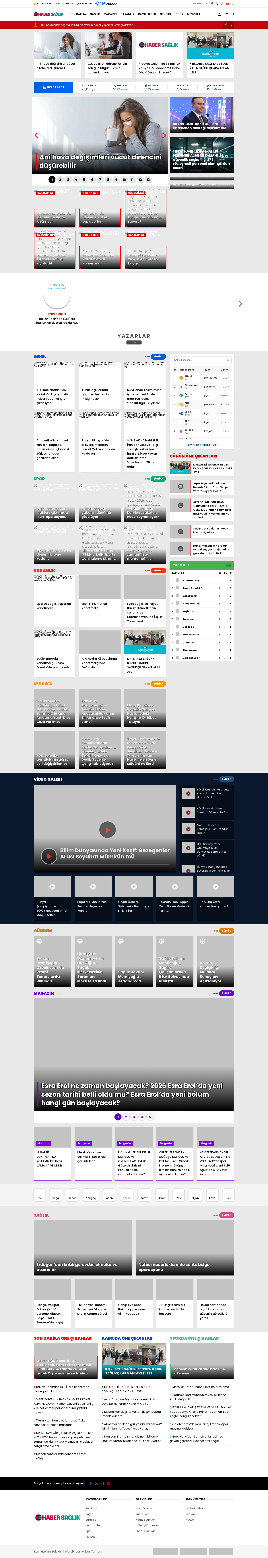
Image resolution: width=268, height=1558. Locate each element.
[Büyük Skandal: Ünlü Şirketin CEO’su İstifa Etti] (188, 809)
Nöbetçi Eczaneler (147, 1456)
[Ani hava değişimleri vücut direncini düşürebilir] (57, 45)
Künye (190, 1450)
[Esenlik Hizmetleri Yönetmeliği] (100, 587)
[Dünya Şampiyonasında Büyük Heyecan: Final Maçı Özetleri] (188, 866)
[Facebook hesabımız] (212, 3)
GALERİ (44, 3)
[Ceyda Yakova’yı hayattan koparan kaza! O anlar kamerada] (100, 233)
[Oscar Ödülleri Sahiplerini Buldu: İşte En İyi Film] (134, 886)
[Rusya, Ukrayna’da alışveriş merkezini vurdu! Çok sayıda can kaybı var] (100, 424)
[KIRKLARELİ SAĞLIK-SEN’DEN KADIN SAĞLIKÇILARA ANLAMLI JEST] (210, 45)
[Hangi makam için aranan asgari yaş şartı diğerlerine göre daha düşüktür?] (180, 557)
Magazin (110, 14)
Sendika (166, 14)
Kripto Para (142, 1444)
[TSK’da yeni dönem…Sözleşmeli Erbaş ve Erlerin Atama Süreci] (93, 1237)
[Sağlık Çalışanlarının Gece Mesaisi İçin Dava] (180, 540)
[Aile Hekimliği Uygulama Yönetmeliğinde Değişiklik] (100, 642)
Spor (179, 14)
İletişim (190, 1444)
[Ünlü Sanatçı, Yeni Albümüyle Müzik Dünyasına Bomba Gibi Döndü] (188, 844)
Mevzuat (193, 14)
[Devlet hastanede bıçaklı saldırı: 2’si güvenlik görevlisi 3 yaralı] (215, 1237)
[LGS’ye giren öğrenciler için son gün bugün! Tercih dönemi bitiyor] (108, 45)
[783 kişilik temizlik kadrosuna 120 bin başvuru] (174, 1237)
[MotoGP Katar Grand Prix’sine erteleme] (202, 1293)
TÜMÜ (134, 342)
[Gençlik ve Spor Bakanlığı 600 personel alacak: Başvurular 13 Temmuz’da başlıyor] (52, 1237)
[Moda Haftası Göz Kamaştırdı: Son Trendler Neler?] (188, 825)
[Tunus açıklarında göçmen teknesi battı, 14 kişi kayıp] (100, 373)
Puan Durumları (145, 1461)
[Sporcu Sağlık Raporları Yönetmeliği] (54, 587)
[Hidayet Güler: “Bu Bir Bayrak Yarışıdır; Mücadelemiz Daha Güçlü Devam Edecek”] (159, 45)
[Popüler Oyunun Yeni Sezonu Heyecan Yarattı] (93, 886)
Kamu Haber (147, 14)
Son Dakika (78, 14)
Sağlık (95, 14)
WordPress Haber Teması (83, 1482)
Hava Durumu (144, 1439)
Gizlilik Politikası (195, 1439)
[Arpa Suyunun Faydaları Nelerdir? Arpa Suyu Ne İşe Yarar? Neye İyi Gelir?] (180, 491)
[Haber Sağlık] (49, 14)
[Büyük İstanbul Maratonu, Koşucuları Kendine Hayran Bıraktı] (188, 790)
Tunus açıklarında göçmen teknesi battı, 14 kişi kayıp (125, 25)
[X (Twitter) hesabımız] (217, 3)
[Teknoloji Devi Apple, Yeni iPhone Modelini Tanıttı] (174, 886)
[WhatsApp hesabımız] (233, 3)
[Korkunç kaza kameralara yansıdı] (215, 886)
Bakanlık (127, 14)
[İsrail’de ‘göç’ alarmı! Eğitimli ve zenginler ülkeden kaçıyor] (145, 237)
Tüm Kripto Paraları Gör (201, 445)
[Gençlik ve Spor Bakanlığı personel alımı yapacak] (134, 1237)
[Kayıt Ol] (220, 14)
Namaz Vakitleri (145, 1450)
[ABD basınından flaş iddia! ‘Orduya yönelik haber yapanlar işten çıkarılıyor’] (54, 373)
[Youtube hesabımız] (227, 3)
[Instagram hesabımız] (222, 3)
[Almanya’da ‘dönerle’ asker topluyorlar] (100, 195)
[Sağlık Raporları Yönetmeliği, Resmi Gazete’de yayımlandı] (54, 642)
